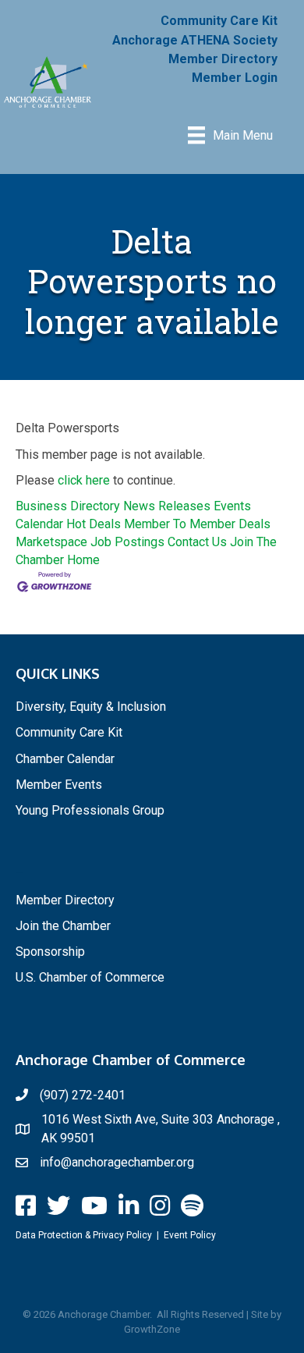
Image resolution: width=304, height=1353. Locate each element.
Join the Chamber (63, 925)
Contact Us (197, 541)
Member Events (59, 784)
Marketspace (51, 541)
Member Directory (222, 58)
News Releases (166, 506)
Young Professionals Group (90, 810)
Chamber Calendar (65, 758)
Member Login (234, 77)
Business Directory (68, 506)
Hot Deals (93, 524)
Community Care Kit (219, 20)
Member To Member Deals (197, 524)
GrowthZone (152, 1329)
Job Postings (127, 541)
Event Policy (190, 1235)
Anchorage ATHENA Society (194, 40)
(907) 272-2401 (82, 1095)
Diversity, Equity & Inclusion (91, 706)
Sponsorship (50, 951)
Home (83, 559)
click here (84, 480)
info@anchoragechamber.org (117, 1162)
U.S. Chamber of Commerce (90, 977)
